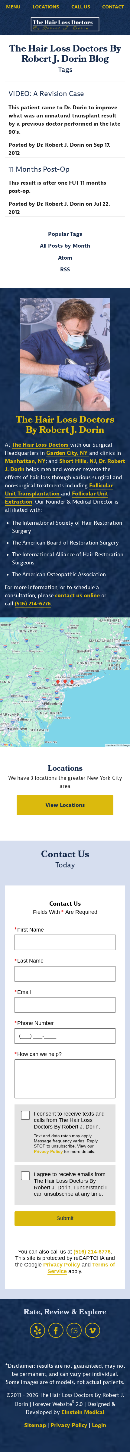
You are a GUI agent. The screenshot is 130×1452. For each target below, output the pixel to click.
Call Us (80, 7)
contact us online (77, 595)
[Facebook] (55, 1330)
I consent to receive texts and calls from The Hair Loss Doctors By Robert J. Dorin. (69, 1132)
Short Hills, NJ (77, 461)
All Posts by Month (65, 246)
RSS (65, 270)
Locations (46, 7)
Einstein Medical (82, 1412)
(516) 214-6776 (92, 1252)
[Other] (37, 1330)
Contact (113, 7)
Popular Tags (65, 234)
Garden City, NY (67, 453)
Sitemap (35, 1425)
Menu (13, 7)
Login (99, 1425)
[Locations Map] (65, 682)
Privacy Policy (48, 1151)
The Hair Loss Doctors (41, 445)
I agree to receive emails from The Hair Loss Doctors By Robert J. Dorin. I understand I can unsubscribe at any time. (70, 1184)
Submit (65, 1218)
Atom (65, 258)
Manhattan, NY (25, 461)
